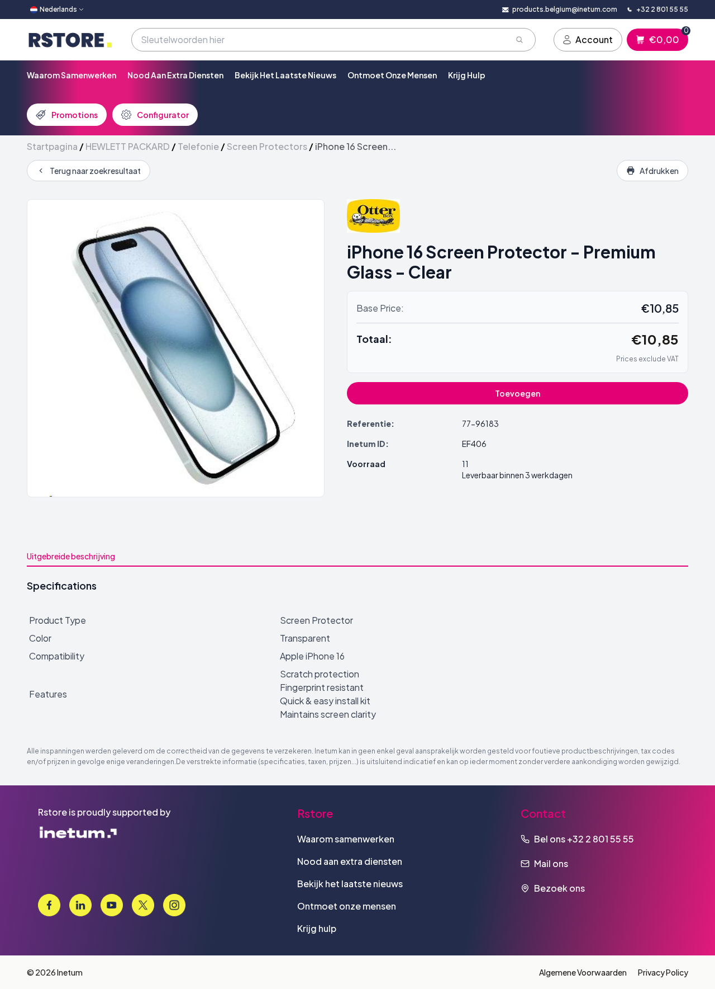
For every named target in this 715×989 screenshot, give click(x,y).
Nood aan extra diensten (175, 75)
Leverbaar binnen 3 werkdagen (517, 475)
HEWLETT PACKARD (127, 146)
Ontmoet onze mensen (392, 75)
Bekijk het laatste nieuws (285, 75)
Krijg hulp (466, 75)
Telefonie (198, 146)
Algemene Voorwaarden (583, 972)
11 (465, 464)
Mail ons (551, 863)
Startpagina (52, 146)
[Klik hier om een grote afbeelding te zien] (176, 348)
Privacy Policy (663, 972)
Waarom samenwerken (71, 75)
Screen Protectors (267, 146)
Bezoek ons (559, 888)
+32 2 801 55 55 (600, 839)
